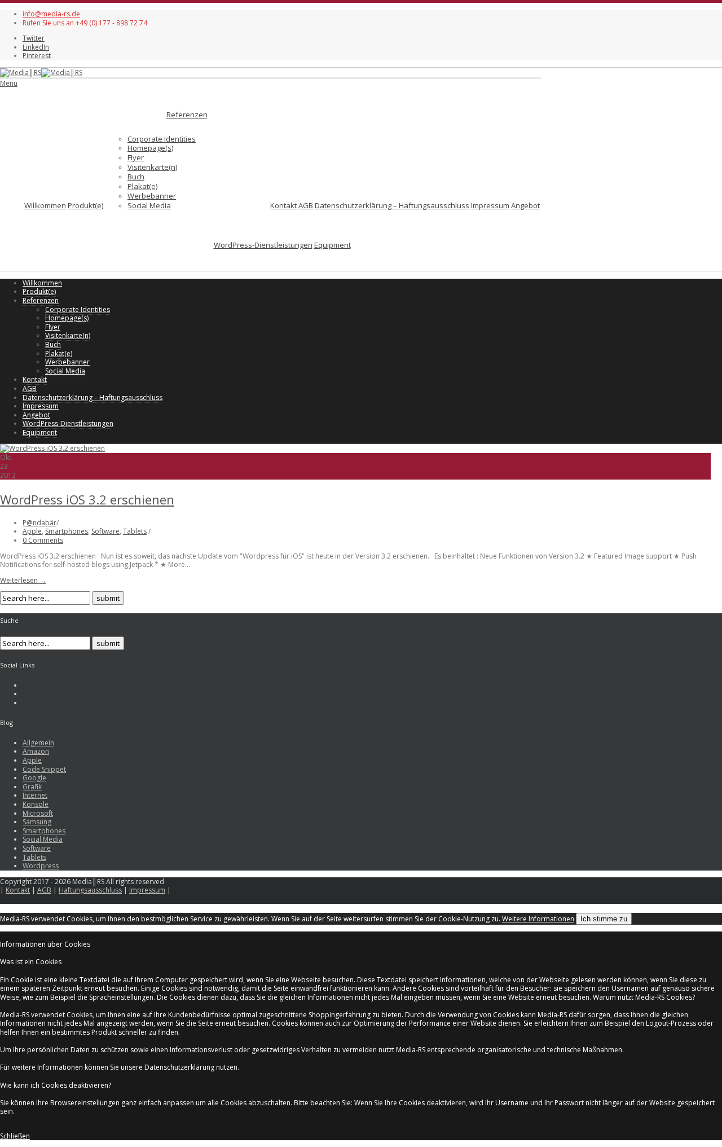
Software (105, 531)
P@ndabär (39, 523)
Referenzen (187, 114)
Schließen (15, 1136)
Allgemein (38, 743)
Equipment (332, 245)
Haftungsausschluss (90, 890)
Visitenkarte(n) (152, 167)
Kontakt (283, 205)
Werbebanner (151, 196)
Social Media (149, 205)
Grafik (32, 787)
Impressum (490, 205)
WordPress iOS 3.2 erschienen (87, 499)
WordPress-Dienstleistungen (263, 245)
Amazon (36, 751)
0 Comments (43, 540)
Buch (135, 177)
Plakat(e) (142, 186)
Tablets (135, 531)
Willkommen (45, 205)
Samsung (37, 822)
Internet (35, 795)
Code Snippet (44, 769)
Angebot (525, 205)
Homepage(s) (150, 148)
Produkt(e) (85, 205)
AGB (305, 205)
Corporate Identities (161, 139)
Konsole (36, 804)
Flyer (135, 157)
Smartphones (66, 531)
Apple (32, 531)
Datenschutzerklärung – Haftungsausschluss (392, 205)
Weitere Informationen (538, 919)
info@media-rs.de (51, 14)
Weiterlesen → (23, 580)
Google (34, 778)
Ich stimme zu (603, 919)
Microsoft (38, 813)
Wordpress (41, 866)
